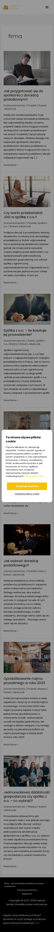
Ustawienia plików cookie (27, 493)
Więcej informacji (34, 476)
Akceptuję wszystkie (27, 486)
